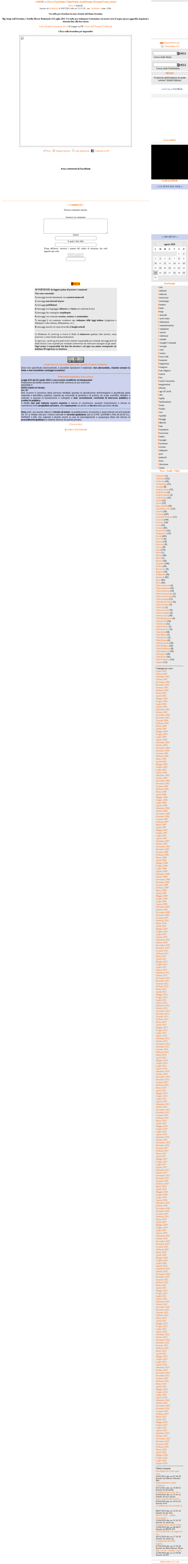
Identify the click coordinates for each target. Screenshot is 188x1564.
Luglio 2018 (161, 1197)
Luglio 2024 (161, 1395)
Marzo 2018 (161, 1186)
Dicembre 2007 (162, 849)
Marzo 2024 (161, 1384)
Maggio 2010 (162, 929)
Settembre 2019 (162, 1236)
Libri (158, 550)
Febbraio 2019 (162, 1216)
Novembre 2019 (163, 1241)
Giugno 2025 (161, 1425)
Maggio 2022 (162, 1323)
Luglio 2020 (161, 1263)
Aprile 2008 (161, 860)
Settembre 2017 (162, 1170)
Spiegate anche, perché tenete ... (169, 1524)
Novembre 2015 (163, 1109)
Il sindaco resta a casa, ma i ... (169, 1492)
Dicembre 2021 (162, 1310)
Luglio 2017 (161, 1164)
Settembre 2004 (162, 742)
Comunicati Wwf (59, 26)
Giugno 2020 (161, 1260)
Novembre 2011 (163, 978)
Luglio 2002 (161, 671)
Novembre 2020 (163, 1274)
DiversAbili (161, 530)
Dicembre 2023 (162, 1375)
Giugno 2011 (161, 964)
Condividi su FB (101, 151)
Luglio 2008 (161, 868)
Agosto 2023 (161, 1364)
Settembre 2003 (162, 709)
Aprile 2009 (161, 893)
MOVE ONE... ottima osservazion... (165, 1516)
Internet (159, 541)
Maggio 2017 (162, 1159)
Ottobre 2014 (161, 1074)
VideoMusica (161, 637)
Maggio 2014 (162, 1060)
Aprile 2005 (161, 761)
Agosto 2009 (161, 904)
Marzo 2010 (161, 923)
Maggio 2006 (162, 797)
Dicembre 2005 (162, 783)
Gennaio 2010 (162, 918)
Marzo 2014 (161, 1055)
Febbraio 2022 (162, 1315)
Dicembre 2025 (162, 1441)
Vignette (159, 662)
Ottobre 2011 (161, 975)
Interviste (160, 544)
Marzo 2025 (161, 1416)
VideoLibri (160, 632)
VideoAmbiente (162, 588)
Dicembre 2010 (162, 948)
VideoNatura (161, 640)
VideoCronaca (162, 615)
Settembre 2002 (162, 676)
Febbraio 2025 (162, 1414)
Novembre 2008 (163, 879)
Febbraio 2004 (162, 723)
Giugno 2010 (161, 931)
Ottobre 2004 (161, 745)
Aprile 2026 (161, 1452)
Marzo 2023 (161, 1351)
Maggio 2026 (162, 1455)
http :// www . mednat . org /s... (169, 1550)
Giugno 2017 (161, 1162)
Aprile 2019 (161, 1222)
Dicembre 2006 (162, 816)
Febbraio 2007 (162, 822)
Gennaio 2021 (162, 1279)
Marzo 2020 (161, 1252)
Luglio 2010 (161, 934)
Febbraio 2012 (162, 986)
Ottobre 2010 (161, 942)
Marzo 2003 (161, 693)
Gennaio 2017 (162, 1148)
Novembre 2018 (163, 1208)
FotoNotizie (59, 2)
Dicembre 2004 (162, 750)
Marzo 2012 (161, 989)
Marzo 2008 (161, 857)
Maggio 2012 (162, 994)
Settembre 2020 (162, 1268)
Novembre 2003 (163, 715)
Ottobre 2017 (161, 1172)
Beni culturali (161, 506)
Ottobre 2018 (161, 1205)
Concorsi (160, 522)
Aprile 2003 (161, 696)
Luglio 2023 (161, 1362)
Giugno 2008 (161, 866)
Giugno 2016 (161, 1129)
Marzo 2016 (161, 1120)
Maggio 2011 (162, 961)
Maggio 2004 (162, 731)
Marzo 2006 (161, 791)
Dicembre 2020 (162, 1277)
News (50, 2)
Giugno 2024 (161, 1392)
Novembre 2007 (163, 846)
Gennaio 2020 (162, 1246)
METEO (170, 73)
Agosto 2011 (161, 970)
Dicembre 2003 (162, 717)
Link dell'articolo (82, 151)
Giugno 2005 (161, 767)
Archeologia (161, 484)
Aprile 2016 (161, 1123)
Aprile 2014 (161, 1057)
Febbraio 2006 (162, 789)
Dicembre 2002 (162, 685)
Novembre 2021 (163, 1307)
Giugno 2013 (161, 1030)
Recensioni (160, 569)
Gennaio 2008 (162, 852)
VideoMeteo (161, 635)
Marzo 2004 (161, 726)
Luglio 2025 (161, 1427)
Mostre (159, 555)
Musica (159, 561)
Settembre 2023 (162, 1367)
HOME (40, 2)
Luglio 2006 (161, 802)
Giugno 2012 (161, 997)
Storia (158, 582)
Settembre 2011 (162, 972)
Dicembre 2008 (162, 882)
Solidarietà (160, 574)
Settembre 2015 (162, 1104)
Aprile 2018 (161, 1189)
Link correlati (45, 26)
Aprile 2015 (161, 1090)
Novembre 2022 (163, 1340)
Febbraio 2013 (162, 1019)
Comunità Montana (164, 517)
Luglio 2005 (161, 770)
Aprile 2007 (161, 827)
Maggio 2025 (162, 1422)
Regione (159, 571)
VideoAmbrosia (163, 591)
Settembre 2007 (162, 841)
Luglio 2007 (161, 835)
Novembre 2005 (163, 781)
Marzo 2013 (161, 1022)
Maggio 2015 (162, 1093)
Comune (159, 514)
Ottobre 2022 (161, 1337)
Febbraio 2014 (162, 1052)
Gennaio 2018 (162, 1181)
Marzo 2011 (161, 956)
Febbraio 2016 (162, 1118)
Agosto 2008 (161, 871)
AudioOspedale (162, 495)
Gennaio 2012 (162, 983)
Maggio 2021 (162, 1290)
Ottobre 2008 (161, 876)
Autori (113, 2)
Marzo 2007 (161, 824)
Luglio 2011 (161, 967)
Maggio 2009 (162, 896)
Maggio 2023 (162, 1356)
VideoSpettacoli (162, 651)
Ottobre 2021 (161, 1304)
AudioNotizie (86, 2)
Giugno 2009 (161, 898)
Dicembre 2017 (162, 1178)
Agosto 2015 (161, 1101)
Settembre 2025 (162, 1433)
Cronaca (159, 528)
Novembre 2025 (163, 1438)
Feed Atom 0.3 (171, 46)
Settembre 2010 (162, 940)
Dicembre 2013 (162, 1046)
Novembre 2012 (163, 1011)
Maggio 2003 (162, 698)
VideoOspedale (162, 643)
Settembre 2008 (162, 874)
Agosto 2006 (161, 805)
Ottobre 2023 (161, 1370)
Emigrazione (161, 533)
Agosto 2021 (161, 1299)
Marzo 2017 (161, 1153)
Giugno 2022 (161, 1326)
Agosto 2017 (161, 1167)
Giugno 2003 (161, 701)
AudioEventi (161, 492)
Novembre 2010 (163, 945)
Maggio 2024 (162, 1389)
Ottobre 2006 (161, 811)
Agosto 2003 (161, 707)
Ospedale (160, 563)
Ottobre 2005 (161, 778)
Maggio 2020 (162, 1257)
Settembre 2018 (162, 1203)
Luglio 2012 (161, 1000)
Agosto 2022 (161, 1331)
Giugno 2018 (161, 1194)
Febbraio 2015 (162, 1085)
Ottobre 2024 (161, 1403)
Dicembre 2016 (162, 1145)
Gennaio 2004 (162, 720)
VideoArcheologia (164, 596)
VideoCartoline (162, 604)
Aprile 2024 (161, 1386)
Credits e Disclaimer (76, 429)
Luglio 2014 (161, 1066)
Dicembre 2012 (162, 1014)
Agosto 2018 (161, 1200)
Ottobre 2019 (161, 1238)
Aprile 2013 (161, 1024)
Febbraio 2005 (162, 756)
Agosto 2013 (161, 1035)
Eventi (158, 536)
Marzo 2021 (161, 1285)
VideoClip (160, 607)
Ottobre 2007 (161, 844)
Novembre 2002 (163, 682)
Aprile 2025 (161, 1419)
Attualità (159, 487)
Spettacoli (160, 577)
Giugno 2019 (161, 1227)
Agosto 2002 (161, 674)
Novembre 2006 (163, 813)
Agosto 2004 (161, 739)
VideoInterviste (162, 629)
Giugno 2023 (161, 1359)
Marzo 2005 (161, 759)
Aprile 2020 (161, 1255)
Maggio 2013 (162, 1027)
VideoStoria (161, 656)
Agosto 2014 (161, 1068)
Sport (158, 580)
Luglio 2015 (161, 1098)
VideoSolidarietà (163, 648)
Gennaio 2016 (162, 1115)
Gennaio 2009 (162, 885)
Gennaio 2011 (162, 950)
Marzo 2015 (161, 1088)
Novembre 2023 (163, 1373)
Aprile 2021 (161, 1288)
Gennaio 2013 (162, 1016)
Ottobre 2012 (161, 1008)
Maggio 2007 (162, 830)
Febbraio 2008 (162, 855)
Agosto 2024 (161, 1397)
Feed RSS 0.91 (172, 43)
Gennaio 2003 (162, 687)
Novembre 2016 (163, 1142)
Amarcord (160, 476)
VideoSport (161, 654)
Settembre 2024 (162, 1400)
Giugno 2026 (161, 1458)
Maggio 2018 (162, 1192)
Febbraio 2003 (162, 690)
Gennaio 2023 (162, 1345)
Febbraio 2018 (162, 1183)
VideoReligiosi (162, 645)
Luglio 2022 (161, 1329)
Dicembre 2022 (162, 1342)
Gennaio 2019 (162, 1214)
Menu (158, 552)
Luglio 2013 (161, 1033)
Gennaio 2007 (162, 819)
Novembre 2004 (163, 748)
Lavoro (159, 547)
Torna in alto (75, 424)
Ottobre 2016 (161, 1140)
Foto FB (159, 539)
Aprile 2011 (161, 959)
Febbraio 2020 (162, 1249)
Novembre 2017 (163, 1175)
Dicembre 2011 (162, 981)
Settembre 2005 (162, 775)
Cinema (159, 511)
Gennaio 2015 (162, 1082)
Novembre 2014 (163, 1077)
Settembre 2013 (162, 1038)
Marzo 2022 (161, 1318)
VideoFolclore (162, 626)
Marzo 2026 (161, 1449)
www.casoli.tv (169, 140)
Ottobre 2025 (161, 1436)
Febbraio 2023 (162, 1348)
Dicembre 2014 (162, 1079)
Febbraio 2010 (162, 920)
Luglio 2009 (161, 901)
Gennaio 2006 (162, 786)
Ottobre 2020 (161, 1271)
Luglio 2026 (161, 1460)
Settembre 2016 (162, 1137)
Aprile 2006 (161, 794)
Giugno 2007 (161, 833)
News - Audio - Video (170, 471)
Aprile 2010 (161, 926)
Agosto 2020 (161, 1266)
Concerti (159, 519)
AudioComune (162, 489)
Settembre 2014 (162, 1071)
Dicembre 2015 (162, 1112)
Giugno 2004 (161, 734)
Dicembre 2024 (162, 1408)
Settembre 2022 (162, 1334)
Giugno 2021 (161, 1293)
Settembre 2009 (162, 907)
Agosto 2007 (161, 838)
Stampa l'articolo (62, 151)
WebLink (108, 26)
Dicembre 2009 (162, 915)
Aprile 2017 (161, 1156)
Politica (159, 566)
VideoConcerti (162, 610)
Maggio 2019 (162, 1225)
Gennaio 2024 (162, 1378)
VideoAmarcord (163, 585)
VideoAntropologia (164, 593)
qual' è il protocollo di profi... (168, 1499)
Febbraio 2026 (162, 1447)
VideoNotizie (72, 2)
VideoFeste (161, 624)
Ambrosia (160, 481)
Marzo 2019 (161, 1219)
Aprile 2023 (161, 1353)
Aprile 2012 (161, 992)
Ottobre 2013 (161, 1041)
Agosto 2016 (161, 1134)
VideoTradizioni (163, 659)
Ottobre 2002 (161, 679)
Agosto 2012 (161, 1003)
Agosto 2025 (161, 1430)
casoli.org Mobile (170, 180)
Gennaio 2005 (162, 753)
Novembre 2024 (163, 1405)
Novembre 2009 (163, 912)
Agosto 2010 (161, 937)
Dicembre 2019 (162, 1244)
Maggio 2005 (162, 764)
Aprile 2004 (161, 728)
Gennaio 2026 (162, 1444)
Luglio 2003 (161, 704)
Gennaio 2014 (162, 1049)
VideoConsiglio (162, 613)
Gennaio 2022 (162, 1312)
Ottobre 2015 (161, 1107)
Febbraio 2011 (162, 953)
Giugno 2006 (161, 800)
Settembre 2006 (162, 808)
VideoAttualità (162, 599)
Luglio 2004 (161, 737)
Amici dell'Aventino (93, 26)
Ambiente (95, 8)
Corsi (158, 525)
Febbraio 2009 (162, 887)
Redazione (53, 8)
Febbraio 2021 (162, 1282)
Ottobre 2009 (161, 909)
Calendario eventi (163, 508)
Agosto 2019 (161, 1233)
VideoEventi (161, 621)
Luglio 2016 (161, 1131)
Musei (158, 558)
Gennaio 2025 (162, 1411)
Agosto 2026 (161, 1463)
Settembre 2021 (162, 1301)
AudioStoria (161, 497)
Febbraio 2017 (162, 1151)
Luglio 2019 (161, 1230)
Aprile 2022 (161, 1321)
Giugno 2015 (161, 1096)
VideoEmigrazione (164, 618)
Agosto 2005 (161, 772)
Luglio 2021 (161, 1296)
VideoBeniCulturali (164, 602)
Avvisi (159, 503)
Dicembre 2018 (162, 1211)
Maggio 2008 (162, 863)
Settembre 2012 (162, 1005)
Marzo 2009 (161, 890)
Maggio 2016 (162, 1126)
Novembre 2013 (163, 1044)
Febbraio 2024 (162, 1381)
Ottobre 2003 (161, 712)
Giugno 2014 (161, 1063)
